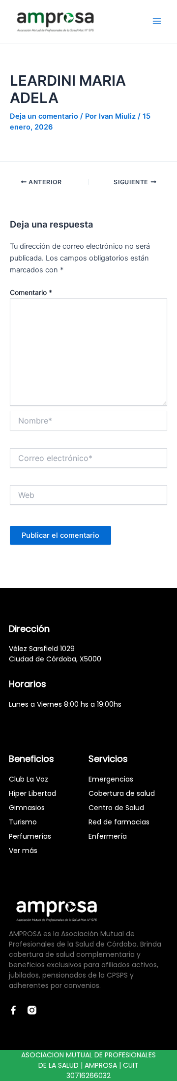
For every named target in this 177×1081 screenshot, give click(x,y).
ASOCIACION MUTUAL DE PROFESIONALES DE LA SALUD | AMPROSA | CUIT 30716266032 (88, 1065)
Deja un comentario (44, 116)
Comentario (31, 292)
